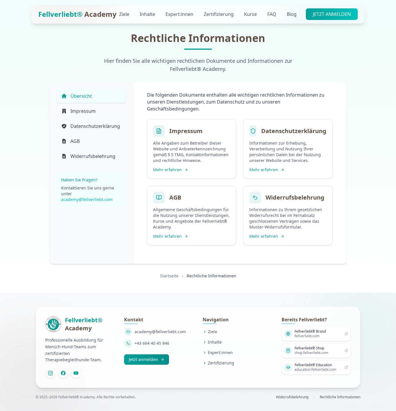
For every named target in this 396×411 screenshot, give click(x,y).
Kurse (251, 14)
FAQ (272, 14)
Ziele (124, 14)
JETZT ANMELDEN (332, 14)
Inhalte (148, 14)
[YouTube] (76, 373)
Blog (292, 14)
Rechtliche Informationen (340, 397)
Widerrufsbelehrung (292, 397)
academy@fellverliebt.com (86, 199)
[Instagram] (50, 373)
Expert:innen (180, 14)
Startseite (169, 276)
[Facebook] (63, 373)
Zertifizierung (219, 14)
